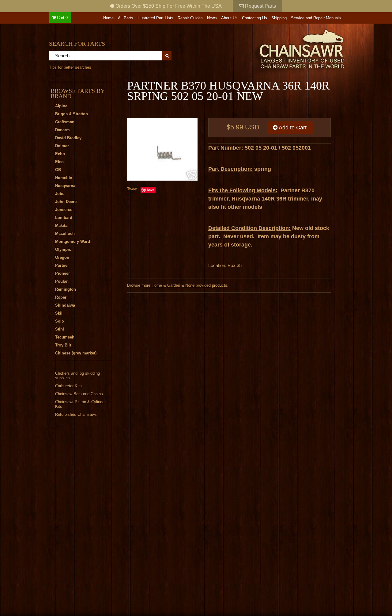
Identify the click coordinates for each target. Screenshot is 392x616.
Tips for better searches (70, 67)
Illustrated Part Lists (155, 18)
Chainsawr (268, 48)
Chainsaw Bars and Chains (79, 394)
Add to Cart (292, 127)
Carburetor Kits (68, 386)
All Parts (125, 18)
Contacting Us (254, 18)
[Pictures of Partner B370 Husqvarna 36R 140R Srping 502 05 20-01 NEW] (162, 149)
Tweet (132, 189)
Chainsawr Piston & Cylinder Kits (80, 404)
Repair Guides (190, 18)
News (212, 18)
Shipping (279, 18)
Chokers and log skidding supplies (77, 375)
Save (150, 189)
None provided (198, 285)
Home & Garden (166, 285)
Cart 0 (62, 17)
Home (108, 18)
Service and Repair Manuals (316, 18)
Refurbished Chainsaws (76, 414)
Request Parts (260, 6)
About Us (229, 18)
